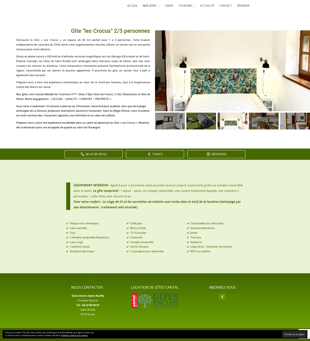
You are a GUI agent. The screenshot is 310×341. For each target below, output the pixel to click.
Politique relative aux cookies (74, 335)
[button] (158, 70)
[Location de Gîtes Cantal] (155, 300)
